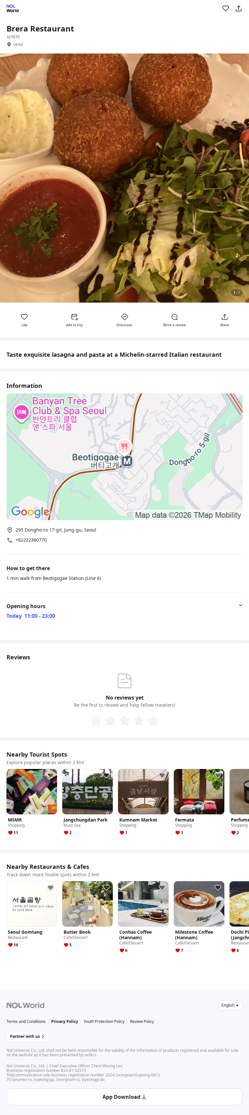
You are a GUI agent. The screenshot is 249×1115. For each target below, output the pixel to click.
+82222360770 (31, 540)
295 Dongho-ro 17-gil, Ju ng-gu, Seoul (56, 530)
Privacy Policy (64, 1021)
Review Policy (142, 1021)
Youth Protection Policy (104, 1021)
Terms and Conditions (26, 1021)
